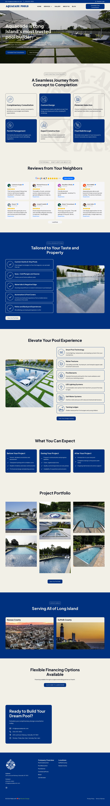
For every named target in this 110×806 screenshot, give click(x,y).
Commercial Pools (43, 771)
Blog (74, 6)
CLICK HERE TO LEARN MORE (55, 685)
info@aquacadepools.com (12, 783)
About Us (66, 6)
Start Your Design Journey (66, 418)
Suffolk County (62, 762)
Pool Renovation (43, 765)
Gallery (57, 6)
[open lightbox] (21, 517)
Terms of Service (100, 798)
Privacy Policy (90, 798)
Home (39, 6)
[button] (48, 6)
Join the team (42, 777)
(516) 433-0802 (9, 781)
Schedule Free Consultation (95, 6)
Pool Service (41, 768)
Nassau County (62, 765)
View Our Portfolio (12, 318)
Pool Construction (43, 762)
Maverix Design (25, 798)
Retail (39, 774)
